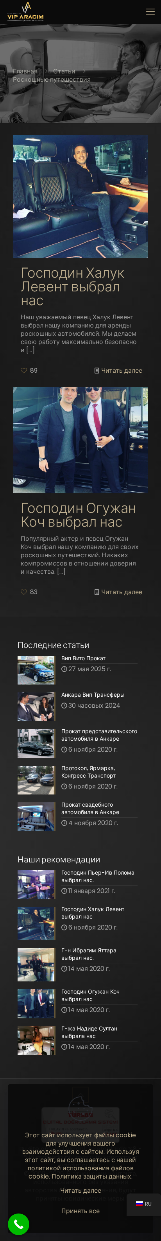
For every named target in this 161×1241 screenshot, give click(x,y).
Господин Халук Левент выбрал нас (72, 286)
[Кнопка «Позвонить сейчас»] (18, 1224)
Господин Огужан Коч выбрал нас (78, 514)
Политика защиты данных (91, 1176)
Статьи (64, 71)
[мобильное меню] (150, 11)
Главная (25, 71)
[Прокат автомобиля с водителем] (25, 12)
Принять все (80, 1210)
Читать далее (121, 370)
